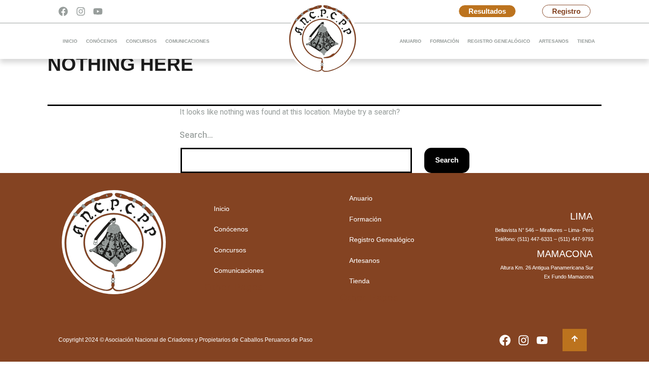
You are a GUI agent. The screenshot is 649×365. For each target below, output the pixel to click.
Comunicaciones (187, 41)
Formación (444, 41)
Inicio (70, 41)
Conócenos (101, 41)
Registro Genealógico (499, 41)
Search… (196, 135)
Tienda (586, 41)
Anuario (410, 41)
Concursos (141, 41)
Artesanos (554, 41)
